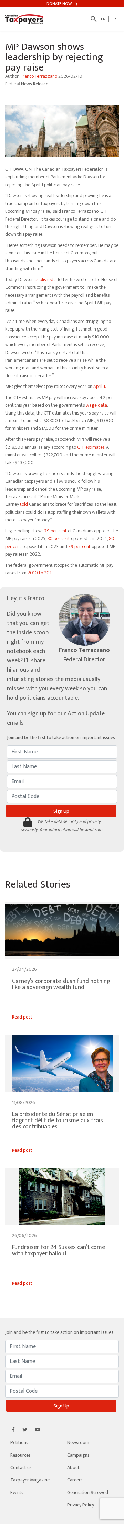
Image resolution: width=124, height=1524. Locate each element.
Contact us (21, 1467)
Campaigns (78, 1455)
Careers (75, 1480)
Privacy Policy (80, 1505)
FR (114, 19)
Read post (22, 1017)
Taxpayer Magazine (30, 1480)
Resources (20, 1455)
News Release (34, 84)
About (73, 1467)
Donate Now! (60, 3)
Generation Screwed (87, 1492)
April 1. (99, 386)
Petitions (19, 1443)
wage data (96, 405)
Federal (13, 84)
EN (103, 19)
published (44, 280)
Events (16, 1492)
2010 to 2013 (41, 573)
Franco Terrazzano (39, 76)
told (24, 504)
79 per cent (55, 531)
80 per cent (58, 538)
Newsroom (78, 1443)
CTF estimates (90, 447)
